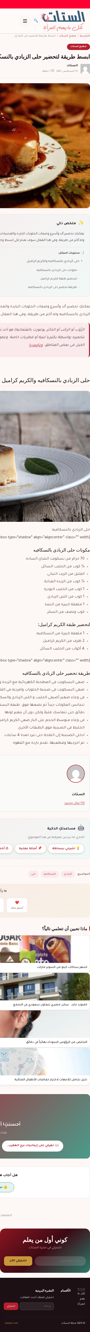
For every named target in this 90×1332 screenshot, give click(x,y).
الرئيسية (85, 35)
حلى (33, 874)
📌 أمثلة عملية (30, 848)
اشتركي (11, 1306)
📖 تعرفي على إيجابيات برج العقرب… (32, 1145)
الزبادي (68, 874)
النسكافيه (50, 874)
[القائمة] (25, 20)
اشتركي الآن (18, 1261)
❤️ (17, 905)
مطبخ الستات (67, 35)
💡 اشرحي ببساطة (66, 848)
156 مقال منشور (74, 803)
